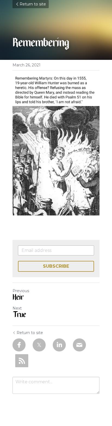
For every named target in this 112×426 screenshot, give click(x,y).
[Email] (79, 344)
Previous (21, 290)
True (19, 315)
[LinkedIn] (59, 344)
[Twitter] (39, 344)
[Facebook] (19, 344)
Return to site (33, 4)
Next (17, 308)
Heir (18, 298)
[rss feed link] (21, 360)
